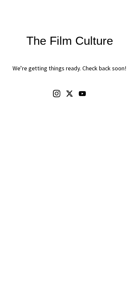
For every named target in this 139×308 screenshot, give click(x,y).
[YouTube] (82, 94)
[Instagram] (57, 94)
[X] (69, 94)
